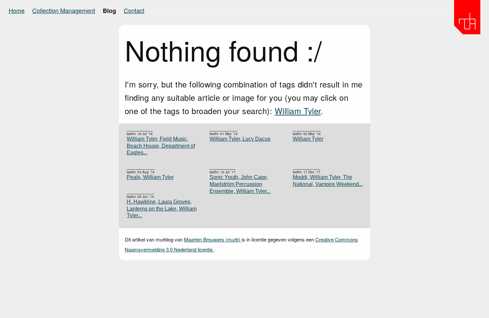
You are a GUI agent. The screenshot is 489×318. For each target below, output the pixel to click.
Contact (134, 10)
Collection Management (63, 10)
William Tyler (298, 110)
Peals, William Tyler (150, 177)
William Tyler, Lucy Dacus (240, 139)
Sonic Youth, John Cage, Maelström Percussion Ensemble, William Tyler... (240, 184)
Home (17, 10)
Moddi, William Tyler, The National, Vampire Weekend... (328, 180)
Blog (109, 10)
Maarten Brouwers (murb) (213, 239)
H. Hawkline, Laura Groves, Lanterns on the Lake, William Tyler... (162, 208)
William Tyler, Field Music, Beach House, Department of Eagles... (161, 145)
